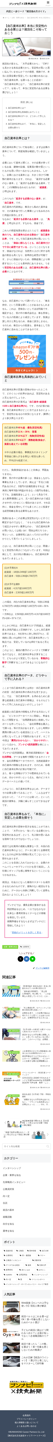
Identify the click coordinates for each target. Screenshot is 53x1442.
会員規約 (27, 1415)
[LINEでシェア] (32, 959)
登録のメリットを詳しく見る (26, 932)
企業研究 (25, 947)
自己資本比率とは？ (17, 108)
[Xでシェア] (20, 959)
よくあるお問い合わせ (26, 1426)
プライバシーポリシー (26, 1419)
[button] (47, 1146)
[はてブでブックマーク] (26, 959)
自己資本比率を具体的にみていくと (24, 112)
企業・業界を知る (10, 947)
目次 (22, 102)
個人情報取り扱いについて (26, 1422)
